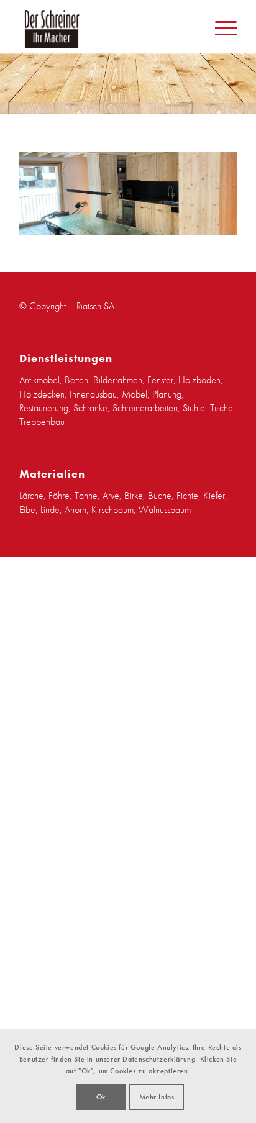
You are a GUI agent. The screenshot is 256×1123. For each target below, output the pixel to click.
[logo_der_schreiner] (128, 28)
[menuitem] (220, 28)
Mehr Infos (157, 1097)
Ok (101, 1097)
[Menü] (220, 28)
